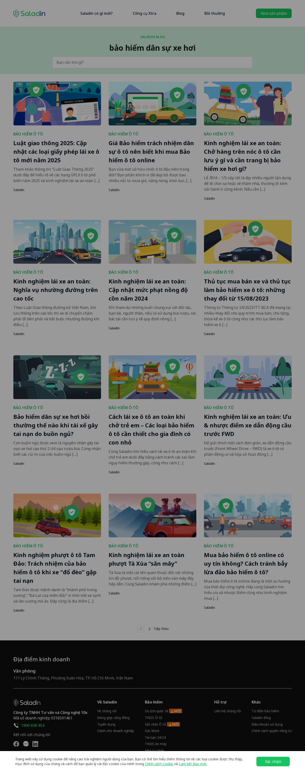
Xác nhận (273, 761)
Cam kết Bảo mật (193, 764)
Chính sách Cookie (159, 764)
